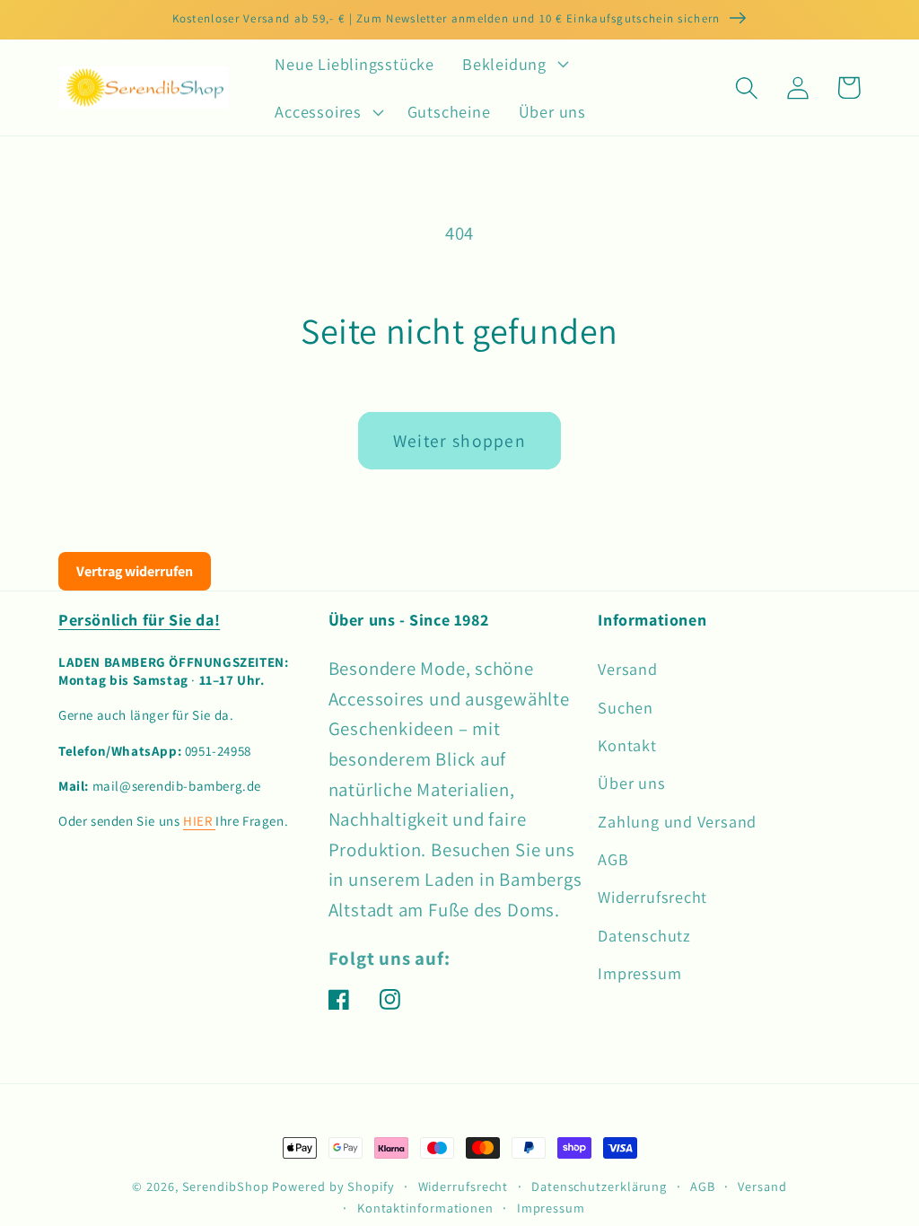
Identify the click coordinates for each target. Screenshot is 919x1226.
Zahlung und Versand (677, 821)
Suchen (625, 707)
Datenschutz (644, 935)
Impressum (639, 973)
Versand (627, 668)
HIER (199, 820)
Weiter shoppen (459, 440)
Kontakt (627, 745)
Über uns (631, 782)
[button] (514, 63)
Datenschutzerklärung (599, 1186)
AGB (613, 859)
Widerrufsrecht (652, 896)
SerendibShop (225, 1186)
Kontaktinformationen (425, 1207)
